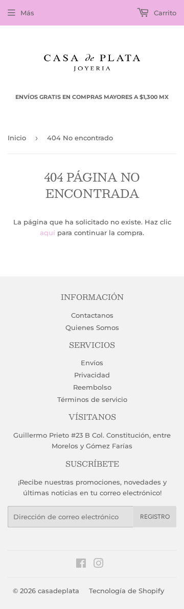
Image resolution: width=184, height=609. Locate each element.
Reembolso (92, 387)
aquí (47, 233)
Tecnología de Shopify (126, 591)
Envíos (92, 363)
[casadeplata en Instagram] (99, 565)
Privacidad (92, 375)
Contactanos (92, 315)
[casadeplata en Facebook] (81, 565)
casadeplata (58, 591)
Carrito (164, 13)
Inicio (17, 138)
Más (27, 13)
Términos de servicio (92, 399)
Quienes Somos (92, 327)
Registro (155, 516)
